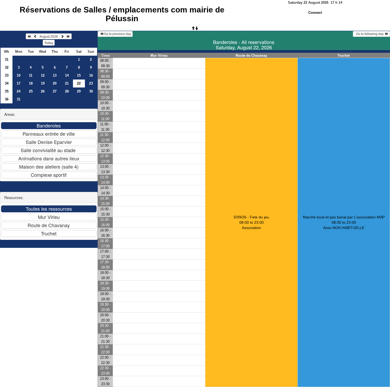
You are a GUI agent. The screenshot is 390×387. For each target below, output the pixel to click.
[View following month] (62, 36)
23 (91, 83)
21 (67, 83)
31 (6, 59)
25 (31, 91)
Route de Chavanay (251, 56)
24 (18, 91)
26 (43, 91)
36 (6, 99)
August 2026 (49, 36)
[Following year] (68, 36)
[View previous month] (35, 36)
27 (55, 91)
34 (6, 83)
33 (6, 75)
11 (30, 75)
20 (55, 83)
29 (79, 91)
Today (48, 42)
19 (43, 83)
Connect (315, 13)
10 (18, 75)
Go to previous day (117, 34)
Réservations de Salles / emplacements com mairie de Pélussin (122, 14)
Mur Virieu (159, 56)
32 (6, 67)
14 (67, 75)
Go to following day (369, 34)
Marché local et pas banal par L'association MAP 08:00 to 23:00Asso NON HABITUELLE (344, 222)
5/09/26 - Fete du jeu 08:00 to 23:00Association (251, 222)
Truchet (343, 56)
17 (18, 83)
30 (91, 91)
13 (55, 75)
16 (91, 75)
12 (43, 75)
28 (67, 91)
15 (79, 75)
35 (6, 91)
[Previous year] (29, 36)
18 (31, 83)
